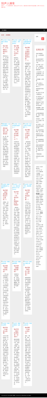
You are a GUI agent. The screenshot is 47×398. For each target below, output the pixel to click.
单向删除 (37, 181)
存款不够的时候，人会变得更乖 (40, 55)
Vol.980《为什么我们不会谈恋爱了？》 (27, 134)
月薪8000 (37, 223)
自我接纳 (37, 249)
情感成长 (42, 194)
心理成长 (41, 190)
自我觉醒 (41, 249)
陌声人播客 (8, 3)
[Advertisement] (23, 19)
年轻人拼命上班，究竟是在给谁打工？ (40, 84)
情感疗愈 (37, 199)
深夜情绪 (40, 228)
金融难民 (37, 266)
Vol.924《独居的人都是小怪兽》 (27, 271)
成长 (41, 213)
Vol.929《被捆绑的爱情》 (16, 268)
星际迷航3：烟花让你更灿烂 (5, 131)
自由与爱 (39, 251)
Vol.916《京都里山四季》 (5, 330)
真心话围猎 (37, 239)
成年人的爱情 (38, 209)
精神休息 (40, 243)
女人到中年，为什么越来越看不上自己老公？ (40, 98)
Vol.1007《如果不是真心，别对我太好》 (16, 50)
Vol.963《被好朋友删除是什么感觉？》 (5, 194)
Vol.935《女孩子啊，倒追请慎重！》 (27, 194)
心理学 (37, 190)
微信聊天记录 (38, 188)
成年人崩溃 (38, 206)
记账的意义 (37, 256)
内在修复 (37, 176)
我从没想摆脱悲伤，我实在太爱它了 (40, 141)
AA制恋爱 (37, 166)
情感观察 (41, 199)
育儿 (40, 246)
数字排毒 (39, 218)
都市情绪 (37, 262)
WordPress (24, 395)
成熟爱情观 (37, 213)
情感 (38, 194)
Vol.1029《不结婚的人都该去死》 (5, 49)
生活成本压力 (41, 236)
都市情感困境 (38, 261)
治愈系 (37, 228)
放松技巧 (40, 216)
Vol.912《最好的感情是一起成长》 (16, 332)
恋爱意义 (41, 191)
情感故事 (37, 196)
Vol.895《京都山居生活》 (27, 330)
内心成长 (40, 176)
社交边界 (37, 243)
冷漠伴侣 (37, 178)
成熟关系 (41, 211)
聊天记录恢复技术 (38, 244)
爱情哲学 (37, 233)
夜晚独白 (40, 181)
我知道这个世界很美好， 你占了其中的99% (40, 103)
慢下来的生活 (38, 204)
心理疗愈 (37, 191)
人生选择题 (38, 173)
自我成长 (41, 248)
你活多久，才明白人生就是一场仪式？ (40, 120)
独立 (37, 234)
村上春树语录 (38, 224)
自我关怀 (37, 248)
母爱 (42, 224)
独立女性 (39, 234)
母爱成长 (37, 226)
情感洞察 (37, 197)
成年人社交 (37, 211)
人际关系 (38, 175)
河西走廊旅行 (41, 226)
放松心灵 (37, 216)
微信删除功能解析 (38, 186)
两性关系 (37, 168)
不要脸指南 (38, 154)
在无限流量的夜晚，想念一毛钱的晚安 (40, 115)
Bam (30, 395)
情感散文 (41, 196)
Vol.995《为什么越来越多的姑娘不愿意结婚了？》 (27, 54)
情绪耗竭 (40, 202)
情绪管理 (37, 202)
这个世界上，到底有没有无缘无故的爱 (40, 126)
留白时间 (40, 238)
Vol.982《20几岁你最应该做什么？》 (16, 134)
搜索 (37, 36)
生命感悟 (37, 236)
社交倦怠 (41, 239)
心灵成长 (42, 188)
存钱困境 (40, 183)
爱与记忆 (40, 231)
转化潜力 (41, 256)
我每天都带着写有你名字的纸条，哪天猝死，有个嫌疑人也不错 (40, 148)
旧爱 (40, 221)
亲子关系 (37, 171)
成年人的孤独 (38, 207)
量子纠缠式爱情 (38, 264)
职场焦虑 (37, 246)
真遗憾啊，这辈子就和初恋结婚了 (40, 109)
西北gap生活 (38, 254)
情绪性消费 (41, 201)
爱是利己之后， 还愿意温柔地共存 (40, 135)
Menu (4, 30)
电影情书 (37, 238)
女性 (37, 183)
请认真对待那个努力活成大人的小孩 (40, 60)
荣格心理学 (37, 253)
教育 (37, 218)
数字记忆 (37, 221)
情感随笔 (37, 201)
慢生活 (42, 204)
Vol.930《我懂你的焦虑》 (5, 268)
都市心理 (37, 259)
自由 (37, 251)
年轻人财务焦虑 (38, 185)
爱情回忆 (41, 233)
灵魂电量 (37, 231)
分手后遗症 (41, 178)
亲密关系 (41, 171)
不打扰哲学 (41, 166)
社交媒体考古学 (38, 241)
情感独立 (41, 197)
